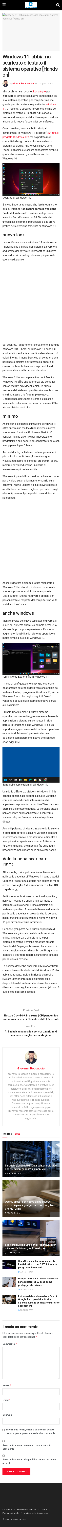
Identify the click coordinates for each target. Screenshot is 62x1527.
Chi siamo (7, 1509)
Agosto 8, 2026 (13, 1213)
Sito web (7, 1415)
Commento (9, 1343)
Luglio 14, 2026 (26, 1272)
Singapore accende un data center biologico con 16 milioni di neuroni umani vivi (31, 1167)
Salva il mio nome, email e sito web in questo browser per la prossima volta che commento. (31, 1431)
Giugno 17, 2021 (46, 83)
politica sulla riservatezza (36, 1513)
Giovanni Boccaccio (23, 83)
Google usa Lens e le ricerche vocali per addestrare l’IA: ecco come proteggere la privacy (38, 1281)
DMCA (44, 1509)
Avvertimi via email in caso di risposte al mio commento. (26, 1447)
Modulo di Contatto (26, 1509)
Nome (6, 1385)
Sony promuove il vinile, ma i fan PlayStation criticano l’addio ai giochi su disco (30, 1246)
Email (6, 1400)
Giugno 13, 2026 (27, 1289)
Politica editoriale (10, 1513)
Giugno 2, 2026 (26, 1310)
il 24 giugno (39, 91)
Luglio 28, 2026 (13, 1253)
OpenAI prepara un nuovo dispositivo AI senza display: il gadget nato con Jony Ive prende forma (29, 1205)
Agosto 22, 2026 (13, 1173)
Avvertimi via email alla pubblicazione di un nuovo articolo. (29, 1461)
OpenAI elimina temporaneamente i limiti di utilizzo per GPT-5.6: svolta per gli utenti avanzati (37, 1264)
